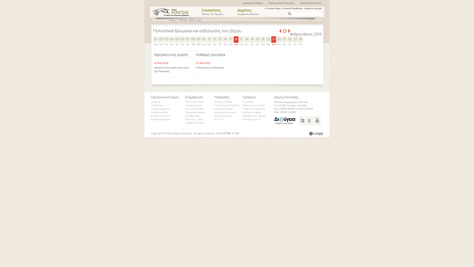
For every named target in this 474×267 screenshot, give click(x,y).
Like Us (302, 120)
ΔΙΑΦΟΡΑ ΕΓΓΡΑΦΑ (194, 123)
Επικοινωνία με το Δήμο (253, 105)
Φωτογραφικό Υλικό (252, 120)
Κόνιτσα (183, 20)
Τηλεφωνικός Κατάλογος (281, 3)
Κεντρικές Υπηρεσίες (223, 102)
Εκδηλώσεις (195, 20)
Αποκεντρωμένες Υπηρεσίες (227, 105)
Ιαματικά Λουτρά (313, 8)
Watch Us (317, 120)
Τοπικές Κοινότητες (159, 112)
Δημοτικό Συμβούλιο (160, 109)
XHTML (226, 133)
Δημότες (248, 12)
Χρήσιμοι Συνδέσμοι (252, 3)
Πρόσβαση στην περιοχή (254, 116)
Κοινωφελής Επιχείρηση (225, 112)
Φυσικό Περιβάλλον (293, 8)
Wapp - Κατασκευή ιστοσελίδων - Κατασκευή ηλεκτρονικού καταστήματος (316, 134)
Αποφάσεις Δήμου (193, 105)
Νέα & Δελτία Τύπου (194, 102)
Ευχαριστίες (248, 102)
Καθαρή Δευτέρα (210, 55)
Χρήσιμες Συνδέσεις (252, 112)
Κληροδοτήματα (192, 116)
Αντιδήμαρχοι (157, 105)
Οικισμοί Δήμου (273, 8)
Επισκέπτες (212, 12)
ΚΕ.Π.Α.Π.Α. (219, 120)
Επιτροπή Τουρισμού (160, 120)
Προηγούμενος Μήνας (280, 31)
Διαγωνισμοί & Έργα (195, 109)
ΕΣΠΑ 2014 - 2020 (194, 120)
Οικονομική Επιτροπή (160, 116)
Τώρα (284, 31)
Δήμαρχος (155, 102)
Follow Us (309, 120)
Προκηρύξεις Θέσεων (195, 112)
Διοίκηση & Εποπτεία (223, 109)
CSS (236, 133)
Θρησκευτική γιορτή (171, 55)
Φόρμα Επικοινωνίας (310, 3)
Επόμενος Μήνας (289, 31)
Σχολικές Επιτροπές (223, 116)
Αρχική (173, 20)
